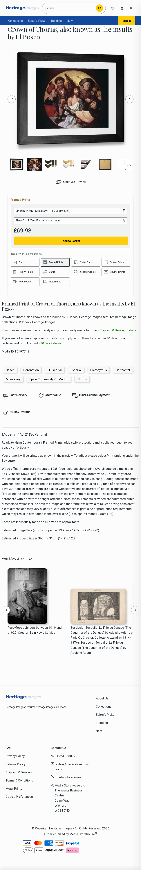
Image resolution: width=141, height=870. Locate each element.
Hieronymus (98, 370)
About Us (102, 698)
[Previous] (12, 99)
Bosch (10, 370)
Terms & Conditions (19, 780)
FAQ (8, 748)
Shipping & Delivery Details (118, 330)
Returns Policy (15, 764)
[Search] (99, 8)
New (70, 20)
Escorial (76, 370)
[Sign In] (131, 8)
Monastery (13, 379)
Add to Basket (71, 241)
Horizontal (123, 370)
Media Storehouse (82, 834)
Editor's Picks (37, 20)
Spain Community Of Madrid (48, 379)
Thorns (82, 379)
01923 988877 (65, 756)
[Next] (129, 99)
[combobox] (70, 8)
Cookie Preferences (19, 796)
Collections (15, 20)
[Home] (22, 8)
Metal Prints (14, 788)
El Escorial (55, 370)
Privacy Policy (15, 756)
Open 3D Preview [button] (74, 182)
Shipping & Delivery (19, 772)
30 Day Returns (50, 343)
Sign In (127, 20)
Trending (56, 20)
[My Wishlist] (113, 8)
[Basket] (122, 8)
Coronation (31, 370)
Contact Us (58, 748)
